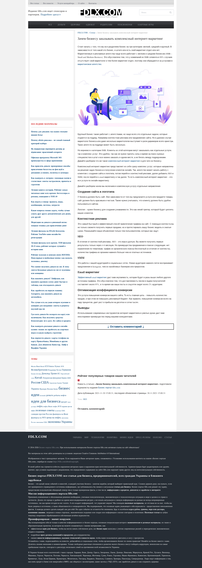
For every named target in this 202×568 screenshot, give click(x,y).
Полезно (157, 437)
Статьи (168, 437)
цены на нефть (53, 417)
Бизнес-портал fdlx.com (49, 447)
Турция (65, 383)
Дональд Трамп (49, 373)
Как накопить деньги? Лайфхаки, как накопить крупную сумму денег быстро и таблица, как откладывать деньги (49, 281)
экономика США (41, 422)
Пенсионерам (125, 24)
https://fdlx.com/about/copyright (65, 461)
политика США (60, 411)
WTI (62, 366)
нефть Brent (47, 406)
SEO (85, 399)
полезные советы (45, 410)
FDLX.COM (37, 436)
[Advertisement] (126, 352)
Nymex (57, 366)
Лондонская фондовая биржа (55, 377)
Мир (86, 437)
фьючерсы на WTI (38, 417)
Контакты (92, 3)
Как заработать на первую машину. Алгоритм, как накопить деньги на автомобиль (47, 293)
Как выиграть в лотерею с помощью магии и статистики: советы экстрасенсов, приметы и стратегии (51, 181)
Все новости (48, 3)
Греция (33, 374)
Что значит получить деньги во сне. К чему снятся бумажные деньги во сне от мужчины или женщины (50, 270)
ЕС (59, 373)
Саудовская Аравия (55, 383)
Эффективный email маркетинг (92, 277)
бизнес (55, 389)
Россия (35, 382)
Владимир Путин (54, 370)
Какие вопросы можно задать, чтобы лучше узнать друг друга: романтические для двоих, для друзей (51, 213)
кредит (64, 401)
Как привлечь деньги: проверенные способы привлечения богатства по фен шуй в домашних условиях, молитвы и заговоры (50, 169)
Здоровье (75, 24)
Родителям (106, 24)
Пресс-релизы (143, 437)
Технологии (97, 437)
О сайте (81, 3)
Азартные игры (146, 24)
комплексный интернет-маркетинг (124, 160)
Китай (38, 377)
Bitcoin (33, 366)
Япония (50, 389)
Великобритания (39, 369)
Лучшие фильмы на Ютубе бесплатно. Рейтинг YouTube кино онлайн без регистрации (48, 234)
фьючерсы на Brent (60, 414)
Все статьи (34, 3)
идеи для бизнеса (45, 401)
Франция (43, 389)
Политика (112, 437)
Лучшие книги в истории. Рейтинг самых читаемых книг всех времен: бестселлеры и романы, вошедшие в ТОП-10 (50, 193)
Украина (35, 388)
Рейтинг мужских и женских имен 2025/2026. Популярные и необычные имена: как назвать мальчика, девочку (51, 258)
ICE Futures (49, 366)
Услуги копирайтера (65, 3)
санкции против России (41, 414)
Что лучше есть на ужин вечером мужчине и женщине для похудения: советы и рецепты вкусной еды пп (50, 305)
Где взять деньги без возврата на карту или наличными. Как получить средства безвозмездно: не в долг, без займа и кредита (50, 317)
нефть (40, 406)
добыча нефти (59, 395)
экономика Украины (60, 422)
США (45, 382)
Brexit (42, 366)
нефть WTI (57, 406)
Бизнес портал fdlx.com (109, 387)
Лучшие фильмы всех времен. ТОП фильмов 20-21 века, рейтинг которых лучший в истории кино (51, 246)
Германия (66, 369)
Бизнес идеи (126, 437)
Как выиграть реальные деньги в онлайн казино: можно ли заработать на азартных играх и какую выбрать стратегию (50, 329)
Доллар (38, 374)
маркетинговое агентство (89, 64)
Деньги (61, 24)
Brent (38, 366)
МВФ (69, 378)
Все (50, 24)
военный (42, 395)
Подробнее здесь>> (51, 14)
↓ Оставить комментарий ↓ (125, 327)
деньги (49, 395)
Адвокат (90, 24)
